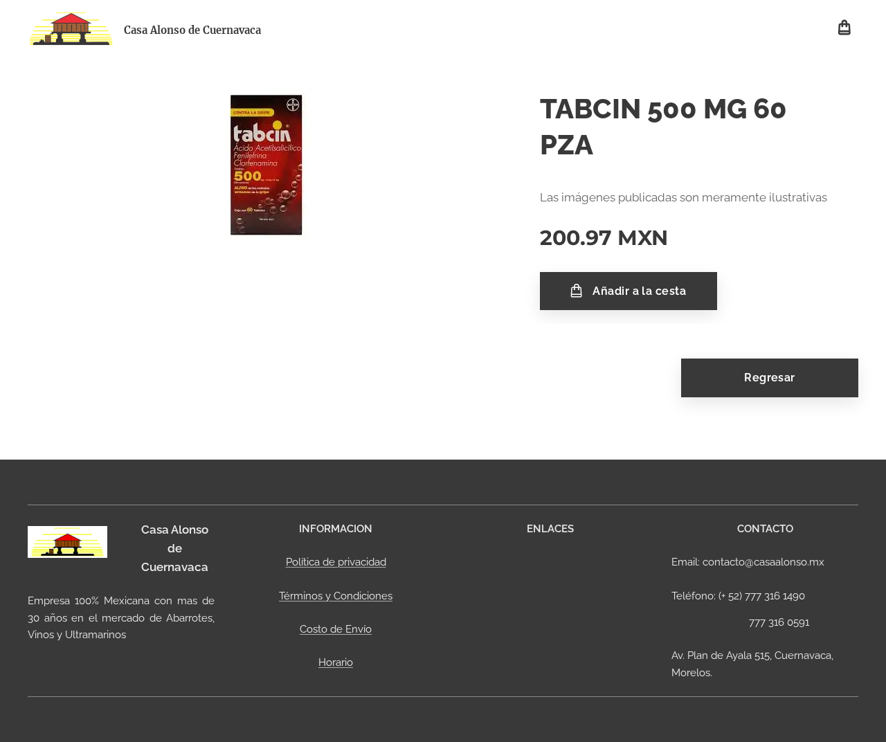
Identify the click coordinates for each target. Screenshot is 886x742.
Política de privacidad (336, 562)
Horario (335, 662)
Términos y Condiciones (335, 596)
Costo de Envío (336, 629)
